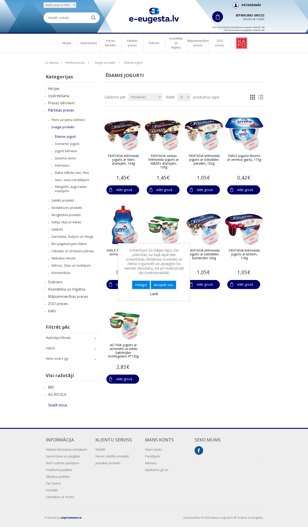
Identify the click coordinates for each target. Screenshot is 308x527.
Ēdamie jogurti (65, 136)
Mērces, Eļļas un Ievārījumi (71, 265)
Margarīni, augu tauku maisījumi (71, 188)
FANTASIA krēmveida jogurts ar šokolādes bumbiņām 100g (204, 254)
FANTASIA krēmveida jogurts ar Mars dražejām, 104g (123, 159)
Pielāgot (141, 285)
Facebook (199, 450)
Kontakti (52, 490)
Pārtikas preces (132, 43)
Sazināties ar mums (60, 497)
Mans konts (153, 449)
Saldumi (57, 229)
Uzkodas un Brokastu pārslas (72, 251)
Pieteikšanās (251, 5)
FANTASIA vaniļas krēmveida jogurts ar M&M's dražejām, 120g (164, 161)
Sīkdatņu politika (58, 476)
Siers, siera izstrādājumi (72, 180)
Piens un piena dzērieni (68, 120)
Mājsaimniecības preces (198, 43)
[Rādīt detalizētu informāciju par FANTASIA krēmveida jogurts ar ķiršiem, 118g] (244, 225)
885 (51, 387)
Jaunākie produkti (107, 463)
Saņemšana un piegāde (63, 456)
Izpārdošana (88, 43)
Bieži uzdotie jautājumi (62, 463)
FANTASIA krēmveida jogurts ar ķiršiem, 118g (244, 254)
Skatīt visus (57, 405)
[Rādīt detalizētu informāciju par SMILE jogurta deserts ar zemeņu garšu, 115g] (244, 130)
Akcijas (66, 43)
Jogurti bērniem (66, 151)
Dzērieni (154, 43)
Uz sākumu (52, 63)
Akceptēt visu (163, 285)
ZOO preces (219, 43)
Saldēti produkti (62, 200)
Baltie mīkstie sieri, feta (72, 172)
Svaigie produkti (62, 127)
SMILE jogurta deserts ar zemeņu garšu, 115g (244, 158)
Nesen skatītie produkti (112, 456)
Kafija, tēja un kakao (66, 222)
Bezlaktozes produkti (66, 207)
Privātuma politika (59, 470)
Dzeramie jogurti (67, 144)
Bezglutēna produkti (66, 215)
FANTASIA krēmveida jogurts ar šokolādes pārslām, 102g (204, 159)
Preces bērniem (110, 43)
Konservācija (60, 272)
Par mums (53, 483)
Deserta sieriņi (65, 158)
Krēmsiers (62, 165)
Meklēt (100, 449)
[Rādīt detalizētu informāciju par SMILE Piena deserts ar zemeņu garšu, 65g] (123, 225)
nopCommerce (71, 518)
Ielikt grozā (124, 190)
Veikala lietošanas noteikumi (66, 449)
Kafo (52, 310)
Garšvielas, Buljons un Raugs (72, 236)
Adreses (151, 463)
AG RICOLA (57, 394)
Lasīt (154, 293)
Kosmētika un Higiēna (176, 43)
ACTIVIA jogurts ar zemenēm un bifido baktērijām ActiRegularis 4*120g (123, 350)
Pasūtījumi (152, 456)
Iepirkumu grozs (156, 470)
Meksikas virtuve (63, 258)
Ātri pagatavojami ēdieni (69, 244)
